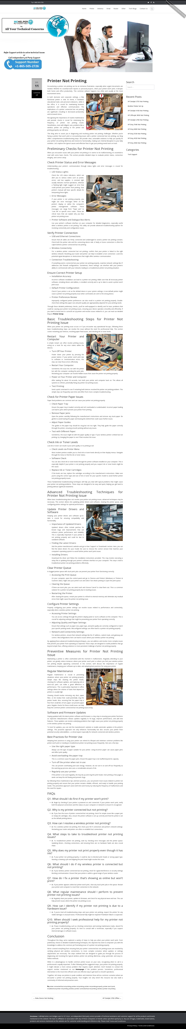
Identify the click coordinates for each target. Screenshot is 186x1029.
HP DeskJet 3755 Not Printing (138, 101)
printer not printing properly (93, 986)
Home (84, 9)
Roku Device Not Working (43, 998)
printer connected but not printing (60, 986)
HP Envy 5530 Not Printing (137, 134)
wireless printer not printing (106, 989)
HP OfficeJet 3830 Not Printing (138, 115)
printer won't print (109, 986)
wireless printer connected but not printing (83, 989)
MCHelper (66, 1016)
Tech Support (132, 154)
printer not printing (78, 986)
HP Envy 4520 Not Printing (137, 138)
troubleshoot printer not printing (57, 989)
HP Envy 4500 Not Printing (137, 143)
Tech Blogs (133, 9)
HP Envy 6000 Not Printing (137, 129)
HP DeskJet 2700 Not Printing (138, 120)
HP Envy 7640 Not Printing (137, 124)
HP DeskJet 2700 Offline (112, 998)
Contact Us (144, 9)
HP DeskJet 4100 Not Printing (138, 111)
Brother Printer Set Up (135, 106)
